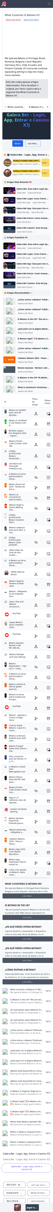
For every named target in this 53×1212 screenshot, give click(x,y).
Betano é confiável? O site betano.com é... (18, 423)
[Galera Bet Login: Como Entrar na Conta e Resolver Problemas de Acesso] (9, 200)
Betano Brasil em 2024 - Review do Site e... (17, 487)
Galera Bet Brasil (34, 193)
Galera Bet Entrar (24, 222)
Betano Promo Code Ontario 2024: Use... (18, 790)
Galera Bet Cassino (24, 232)
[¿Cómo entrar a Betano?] (9, 301)
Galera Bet (21, 193)
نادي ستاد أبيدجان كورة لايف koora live (40, 1184)
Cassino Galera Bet (42, 232)
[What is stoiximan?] (9, 389)
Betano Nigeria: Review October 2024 (16, 583)
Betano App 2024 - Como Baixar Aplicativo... (17, 851)
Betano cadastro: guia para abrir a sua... (17, 530)
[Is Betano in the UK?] (9, 320)
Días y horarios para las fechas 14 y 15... (17, 759)
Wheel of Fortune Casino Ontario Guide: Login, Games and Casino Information (40, 1193)
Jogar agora (45, 162)
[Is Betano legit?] (9, 340)
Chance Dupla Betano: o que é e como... (17, 728)
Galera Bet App (23, 212)
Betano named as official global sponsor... (17, 686)
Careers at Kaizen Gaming (18, 810)
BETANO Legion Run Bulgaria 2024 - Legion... (17, 433)
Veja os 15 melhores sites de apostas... (17, 800)
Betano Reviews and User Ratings (17, 655)
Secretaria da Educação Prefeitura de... (16, 466)
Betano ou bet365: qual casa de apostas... (17, 412)
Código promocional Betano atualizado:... (15, 455)
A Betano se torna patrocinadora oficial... (17, 476)
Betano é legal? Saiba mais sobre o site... (18, 748)
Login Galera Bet (39, 202)
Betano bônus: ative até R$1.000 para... (17, 779)
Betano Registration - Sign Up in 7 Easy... (18, 666)
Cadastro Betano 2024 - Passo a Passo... (17, 841)
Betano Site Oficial (25, 303)
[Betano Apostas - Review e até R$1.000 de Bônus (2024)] (9, 369)
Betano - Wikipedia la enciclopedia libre (18, 594)
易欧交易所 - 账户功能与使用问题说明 (15, 1184)
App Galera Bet (37, 212)
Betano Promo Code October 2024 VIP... (18, 443)
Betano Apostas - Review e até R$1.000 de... (17, 645)
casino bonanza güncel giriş (40, 1201)
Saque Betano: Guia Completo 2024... (16, 625)
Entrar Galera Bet (40, 222)
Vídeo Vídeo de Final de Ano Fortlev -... (16, 552)
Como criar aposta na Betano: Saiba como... (17, 872)
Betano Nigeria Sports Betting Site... (16, 507)
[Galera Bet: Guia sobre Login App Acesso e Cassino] (9, 190)
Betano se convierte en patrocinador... (16, 497)
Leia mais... (27, 896)
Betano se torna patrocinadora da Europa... (17, 697)
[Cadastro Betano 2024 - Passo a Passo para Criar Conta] (9, 359)
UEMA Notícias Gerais (17, 573)
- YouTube (16, 613)
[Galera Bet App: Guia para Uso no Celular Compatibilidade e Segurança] (9, 210)
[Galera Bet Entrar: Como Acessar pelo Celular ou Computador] (9, 219)
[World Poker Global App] (17, 1207)
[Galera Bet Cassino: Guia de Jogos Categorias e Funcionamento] (9, 229)
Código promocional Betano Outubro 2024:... (16, 519)
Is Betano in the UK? (37, 107)
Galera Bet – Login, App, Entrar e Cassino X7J (26, 1168)
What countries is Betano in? (15, 107)
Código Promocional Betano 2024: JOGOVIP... (15, 541)
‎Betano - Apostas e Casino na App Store (18, 717)
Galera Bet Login (23, 202)
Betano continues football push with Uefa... (17, 738)
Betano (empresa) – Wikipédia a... (17, 831)
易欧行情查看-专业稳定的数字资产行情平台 (15, 1201)
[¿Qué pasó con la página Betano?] (9, 330)
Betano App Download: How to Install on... (17, 862)
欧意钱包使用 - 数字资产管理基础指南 (15, 1193)
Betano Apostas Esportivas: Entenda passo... (16, 820)
